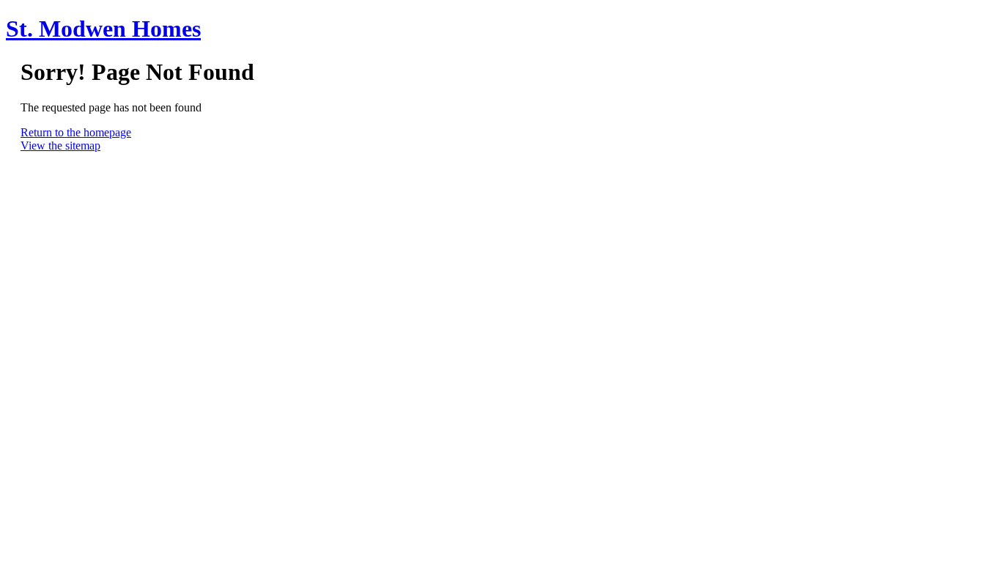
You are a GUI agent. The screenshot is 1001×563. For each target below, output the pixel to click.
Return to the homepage (76, 132)
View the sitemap (60, 145)
